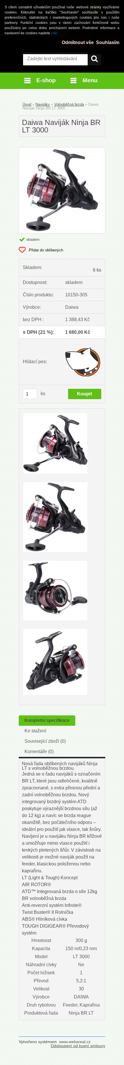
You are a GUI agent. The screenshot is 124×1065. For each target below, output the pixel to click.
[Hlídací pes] (83, 361)
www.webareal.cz (75, 1041)
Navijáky (42, 104)
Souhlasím (107, 42)
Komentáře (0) (39, 751)
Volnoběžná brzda (69, 104)
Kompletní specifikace (47, 720)
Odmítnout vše (78, 42)
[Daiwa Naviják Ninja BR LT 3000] (62, 149)
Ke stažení (35, 730)
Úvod (26, 104)
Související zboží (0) (45, 741)
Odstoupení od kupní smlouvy (78, 1045)
